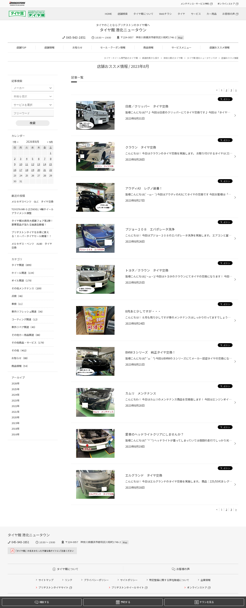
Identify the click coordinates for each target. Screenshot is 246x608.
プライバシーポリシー (96, 580)
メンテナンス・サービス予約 (195, 3)
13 (38, 164)
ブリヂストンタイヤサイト (53, 587)
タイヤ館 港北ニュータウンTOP (202, 57)
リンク (68, 580)
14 (44, 164)
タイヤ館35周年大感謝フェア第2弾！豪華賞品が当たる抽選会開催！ (32, 222)
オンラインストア (226, 3)
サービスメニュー (181, 47)
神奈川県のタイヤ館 (173, 57)
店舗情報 (49, 47)
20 (38, 170)
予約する (125, 602)
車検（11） (18, 304)
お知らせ (77, 47)
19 (32, 170)
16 (14, 170)
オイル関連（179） (22, 280)
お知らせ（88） (20, 358)
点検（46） (18, 296)
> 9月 (50, 142)
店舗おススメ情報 (219, 47)
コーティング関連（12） (25, 319)
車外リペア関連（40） (24, 327)
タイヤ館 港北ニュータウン (123, 30)
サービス (196, 14)
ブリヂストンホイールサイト (127, 587)
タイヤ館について (143, 14)
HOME (108, 14)
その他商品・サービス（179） (29, 342)
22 (50, 170)
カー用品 (212, 14)
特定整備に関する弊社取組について (169, 580)
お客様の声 (228, 14)
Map (180, 37)
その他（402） (20, 350)
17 (20, 170)
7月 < (15, 142)
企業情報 (205, 580)
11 (26, 164)
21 (44, 170)
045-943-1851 (76, 37)
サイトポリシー (129, 580)
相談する (44, 602)
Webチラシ (165, 14)
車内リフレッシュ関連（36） (28, 311)
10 (20, 164)
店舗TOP (21, 47)
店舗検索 (123, 14)
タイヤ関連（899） (22, 265)
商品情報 (148, 47)
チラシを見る (206, 602)
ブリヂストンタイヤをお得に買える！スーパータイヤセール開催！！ (32, 234)
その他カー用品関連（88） (27, 335)
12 (32, 164)
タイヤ (181, 14)
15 (50, 164)
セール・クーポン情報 (112, 47)
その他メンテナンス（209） (27, 288)
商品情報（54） (20, 366)
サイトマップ (45, 580)
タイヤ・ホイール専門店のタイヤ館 (121, 57)
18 (26, 170)
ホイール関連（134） (24, 273)
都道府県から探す (150, 57)
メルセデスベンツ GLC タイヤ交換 (32, 201)
